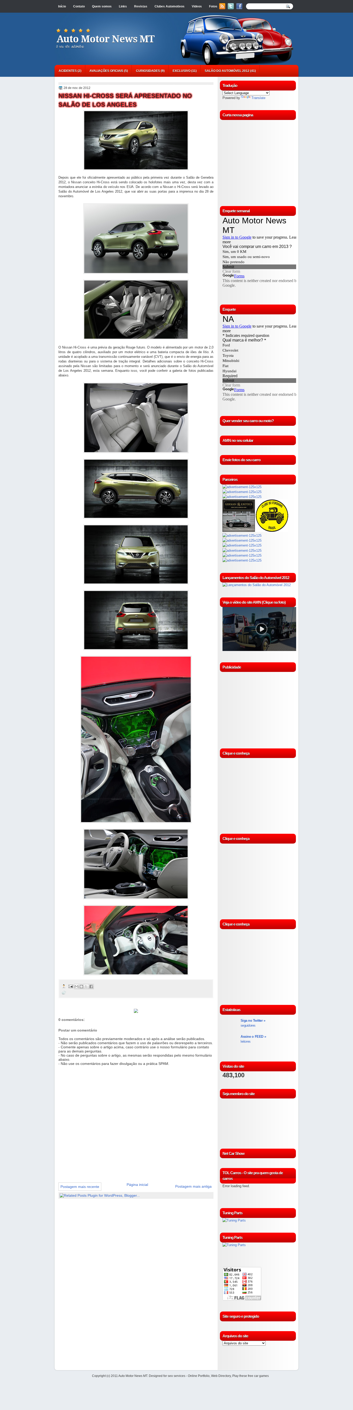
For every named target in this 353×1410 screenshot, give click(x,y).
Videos (197, 6)
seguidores (253, 1023)
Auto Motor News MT (105, 39)
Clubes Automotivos (170, 6)
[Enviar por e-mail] (76, 986)
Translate (258, 98)
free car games (258, 1376)
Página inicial (137, 1184)
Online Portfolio (199, 1376)
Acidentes (68, 71)
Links (123, 6)
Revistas (140, 6)
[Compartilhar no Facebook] (91, 986)
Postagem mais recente (79, 1187)
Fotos (213, 6)
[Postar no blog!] (81, 986)
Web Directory (221, 1376)
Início (62, 6)
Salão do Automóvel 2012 (227, 71)
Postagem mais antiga (193, 1186)
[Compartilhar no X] (86, 986)
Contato (79, 6)
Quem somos (102, 6)
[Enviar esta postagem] (70, 986)
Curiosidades (148, 71)
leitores (253, 1039)
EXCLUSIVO (181, 71)
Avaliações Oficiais (106, 71)
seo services (176, 1376)
